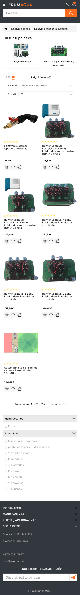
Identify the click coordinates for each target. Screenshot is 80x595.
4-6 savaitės (16, 465)
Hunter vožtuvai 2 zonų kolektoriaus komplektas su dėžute (57, 296)
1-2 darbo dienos (18, 453)
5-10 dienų (15, 476)
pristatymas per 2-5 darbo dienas (29, 447)
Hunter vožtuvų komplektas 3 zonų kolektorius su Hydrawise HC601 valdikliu (58, 150)
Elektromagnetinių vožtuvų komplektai (59, 63)
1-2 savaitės (15, 482)
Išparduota (15, 459)
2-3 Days (14, 471)
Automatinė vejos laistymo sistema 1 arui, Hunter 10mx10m (20, 370)
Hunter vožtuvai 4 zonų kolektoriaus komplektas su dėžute (57, 222)
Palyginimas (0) (41, 77)
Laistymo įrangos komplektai (51, 28)
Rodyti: (12, 94)
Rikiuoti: (13, 85)
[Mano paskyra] (66, 4)
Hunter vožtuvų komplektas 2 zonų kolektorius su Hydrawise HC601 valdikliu (20, 224)
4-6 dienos (15, 488)
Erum (11, 426)
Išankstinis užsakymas (22, 441)
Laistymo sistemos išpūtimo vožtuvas (16, 147)
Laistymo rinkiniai (21, 61)
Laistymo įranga (20, 28)
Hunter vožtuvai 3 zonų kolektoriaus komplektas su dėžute (19, 296)
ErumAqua (35, 591)
